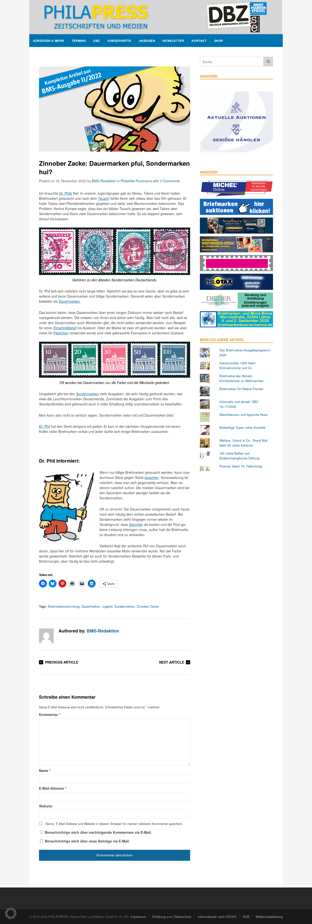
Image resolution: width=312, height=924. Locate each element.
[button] (10, 913)
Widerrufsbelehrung (269, 916)
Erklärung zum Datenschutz (172, 916)
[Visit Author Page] (46, 636)
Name (44, 770)
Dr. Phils (65, 193)
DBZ (96, 41)
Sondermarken (87, 393)
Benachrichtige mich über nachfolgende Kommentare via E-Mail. (98, 832)
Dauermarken (69, 301)
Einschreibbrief (65, 327)
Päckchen (60, 332)
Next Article (171, 662)
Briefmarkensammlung (63, 606)
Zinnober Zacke (148, 606)
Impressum (138, 916)
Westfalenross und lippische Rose (243, 414)
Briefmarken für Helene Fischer (241, 388)
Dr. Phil (44, 426)
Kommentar (49, 714)
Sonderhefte (119, 41)
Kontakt (199, 41)
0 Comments (170, 180)
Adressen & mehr (48, 41)
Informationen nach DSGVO (217, 916)
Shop (218, 41)
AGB (246, 916)
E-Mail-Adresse (52, 788)
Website (45, 806)
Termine (79, 41)
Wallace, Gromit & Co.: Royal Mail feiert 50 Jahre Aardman (243, 443)
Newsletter (173, 41)
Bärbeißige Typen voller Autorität (242, 427)
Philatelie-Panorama (136, 180)
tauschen (152, 477)
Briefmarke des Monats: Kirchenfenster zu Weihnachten (241, 378)
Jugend (107, 606)
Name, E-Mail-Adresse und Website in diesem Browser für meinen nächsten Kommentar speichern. (114, 824)
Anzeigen (147, 41)
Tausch (103, 198)
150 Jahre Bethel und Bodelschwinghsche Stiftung (239, 455)
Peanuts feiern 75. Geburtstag (240, 466)
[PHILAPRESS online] (155, 17)
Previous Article (61, 662)
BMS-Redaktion (104, 180)
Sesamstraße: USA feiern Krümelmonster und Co (237, 365)
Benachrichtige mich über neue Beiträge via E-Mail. (87, 841)
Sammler (136, 524)
